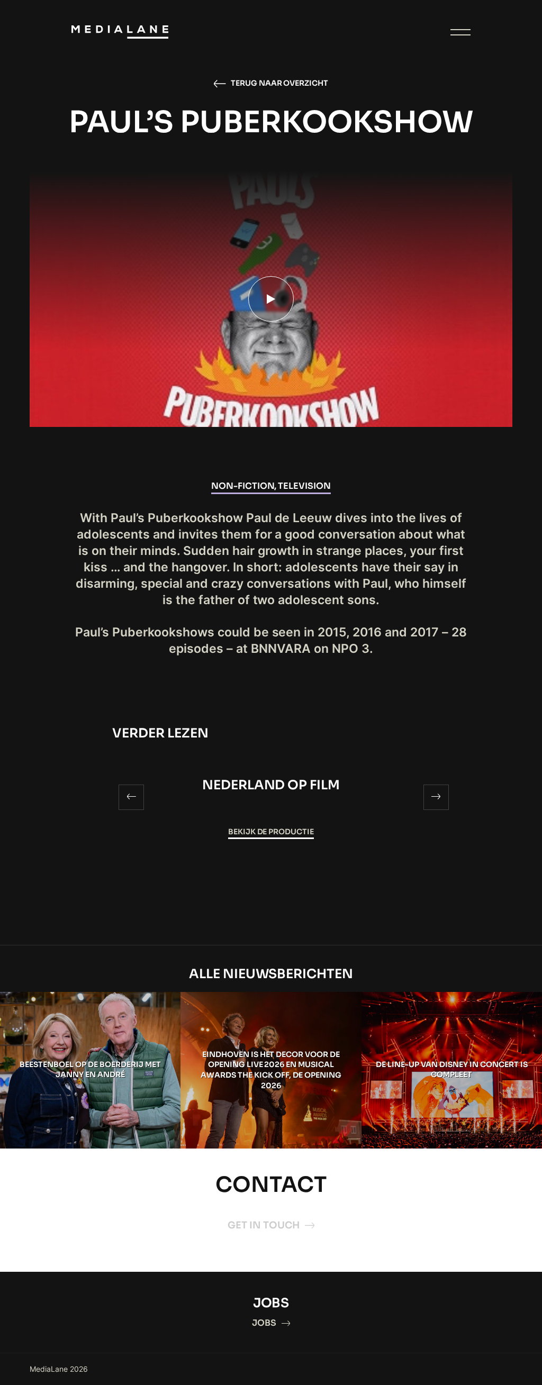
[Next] (436, 797)
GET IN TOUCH (264, 1225)
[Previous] (131, 797)
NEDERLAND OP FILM (271, 785)
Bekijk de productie (271, 831)
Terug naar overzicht (280, 83)
